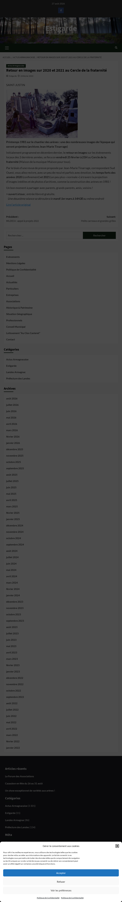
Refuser (61, 881)
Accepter (61, 873)
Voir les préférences (61, 890)
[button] (117, 846)
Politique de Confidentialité (48, 898)
